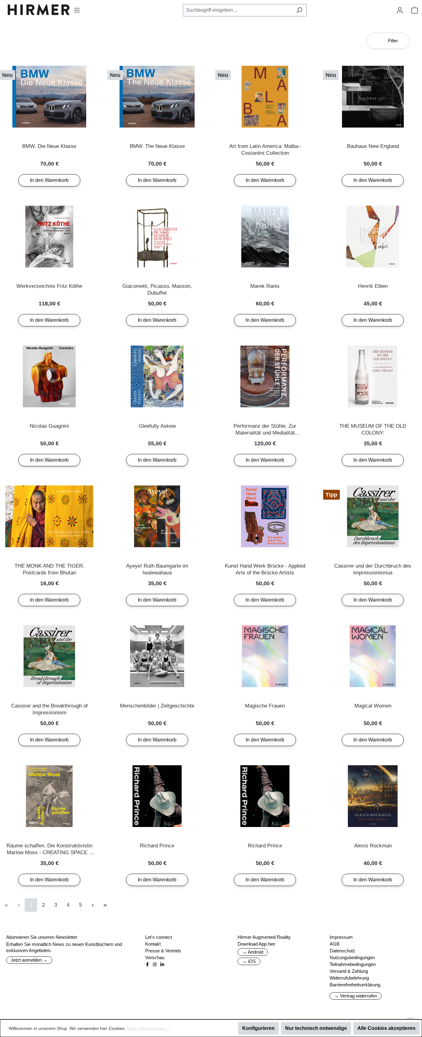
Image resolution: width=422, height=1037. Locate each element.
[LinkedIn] (162, 964)
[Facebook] (147, 964)
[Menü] (77, 10)
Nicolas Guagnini (49, 426)
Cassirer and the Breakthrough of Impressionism (49, 709)
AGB (335, 944)
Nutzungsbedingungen (352, 957)
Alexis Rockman (373, 846)
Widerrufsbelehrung (349, 977)
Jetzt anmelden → (29, 960)
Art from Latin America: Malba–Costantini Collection (265, 149)
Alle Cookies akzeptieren (386, 1028)
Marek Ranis (265, 286)
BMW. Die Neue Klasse (49, 146)
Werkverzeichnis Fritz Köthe (49, 286)
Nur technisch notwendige (316, 1028)
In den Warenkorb (49, 180)
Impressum (341, 937)
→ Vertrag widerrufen (355, 995)
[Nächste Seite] (93, 905)
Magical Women (372, 706)
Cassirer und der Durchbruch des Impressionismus (372, 569)
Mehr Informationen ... (149, 1028)
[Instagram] (155, 964)
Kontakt (153, 944)
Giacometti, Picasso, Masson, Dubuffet (157, 289)
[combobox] (237, 10)
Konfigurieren (258, 1028)
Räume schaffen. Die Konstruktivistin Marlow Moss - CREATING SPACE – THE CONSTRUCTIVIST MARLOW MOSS (49, 849)
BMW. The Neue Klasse (157, 146)
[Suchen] (299, 10)
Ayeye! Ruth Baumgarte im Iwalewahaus (157, 569)
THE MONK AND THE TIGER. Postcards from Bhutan (49, 569)
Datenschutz (342, 950)
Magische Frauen (265, 706)
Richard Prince (157, 846)
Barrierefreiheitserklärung (355, 984)
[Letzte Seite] (105, 905)
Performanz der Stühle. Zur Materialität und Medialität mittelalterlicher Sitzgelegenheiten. (265, 429)
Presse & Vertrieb (163, 950)
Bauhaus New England (373, 146)
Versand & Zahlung (349, 971)
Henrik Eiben (373, 286)
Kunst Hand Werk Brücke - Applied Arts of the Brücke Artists (265, 569)
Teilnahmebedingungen (353, 964)
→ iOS (249, 961)
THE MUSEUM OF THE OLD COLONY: (372, 429)
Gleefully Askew (157, 426)
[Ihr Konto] (399, 10)
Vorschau (154, 957)
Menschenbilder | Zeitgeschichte (157, 706)
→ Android (252, 952)
